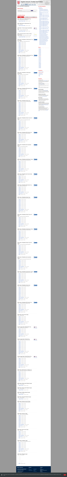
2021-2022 (40, 52)
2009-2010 (40, 62)
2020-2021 (40, 53)
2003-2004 (40, 67)
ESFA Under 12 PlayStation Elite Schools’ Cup (43, 17)
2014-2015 (40, 58)
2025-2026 (40, 49)
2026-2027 (40, 48)
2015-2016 (40, 57)
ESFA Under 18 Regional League (42, 44)
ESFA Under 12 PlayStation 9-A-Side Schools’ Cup (44, 15)
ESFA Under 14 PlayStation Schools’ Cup (43, 25)
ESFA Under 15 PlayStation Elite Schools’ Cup (43, 32)
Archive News (35, 468)
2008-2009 (40, 63)
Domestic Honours (40, 73)
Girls (27, 17)
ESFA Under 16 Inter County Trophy (42, 33)
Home (29, 468)
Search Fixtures (40, 7)
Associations (29, 4)
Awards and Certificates (41, 71)
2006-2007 (40, 65)
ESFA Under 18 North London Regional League (44, 38)
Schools (32, 4)
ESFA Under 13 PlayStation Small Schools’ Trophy (44, 22)
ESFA (21, 4)
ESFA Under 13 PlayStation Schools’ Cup (43, 18)
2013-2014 (40, 59)
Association (47, 90)
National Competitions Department (45, 104)
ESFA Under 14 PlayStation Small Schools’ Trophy (44, 27)
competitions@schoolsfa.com (43, 472)
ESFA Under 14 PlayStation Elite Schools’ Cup (43, 24)
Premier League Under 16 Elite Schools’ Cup (43, 34)
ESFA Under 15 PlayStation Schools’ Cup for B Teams (43, 28)
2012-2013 (40, 60)
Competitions (26, 4)
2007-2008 (40, 64)
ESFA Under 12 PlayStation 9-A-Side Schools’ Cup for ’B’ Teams (44, 14)
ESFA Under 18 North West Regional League (43, 40)
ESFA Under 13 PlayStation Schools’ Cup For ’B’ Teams (44, 19)
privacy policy (46, 474)
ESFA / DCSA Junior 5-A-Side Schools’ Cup (43, 9)
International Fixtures (41, 74)
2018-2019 (40, 55)
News (23, 4)
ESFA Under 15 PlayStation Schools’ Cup (43, 31)
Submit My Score (30, 470)
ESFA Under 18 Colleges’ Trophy (42, 43)
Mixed (34, 17)
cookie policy (42, 474)
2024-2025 (40, 50)
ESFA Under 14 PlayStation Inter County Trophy (43, 23)
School (44, 90)
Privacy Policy (35, 471)
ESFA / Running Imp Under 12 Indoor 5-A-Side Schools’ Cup (43, 12)
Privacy (35, 4)
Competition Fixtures (41, 8)
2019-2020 (40, 54)
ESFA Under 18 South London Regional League (44, 37)
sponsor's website (35, 40)
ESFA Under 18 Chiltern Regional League (43, 39)
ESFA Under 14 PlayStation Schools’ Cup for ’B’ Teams (43, 26)
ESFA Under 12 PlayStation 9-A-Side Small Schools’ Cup (44, 16)
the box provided (45, 80)
